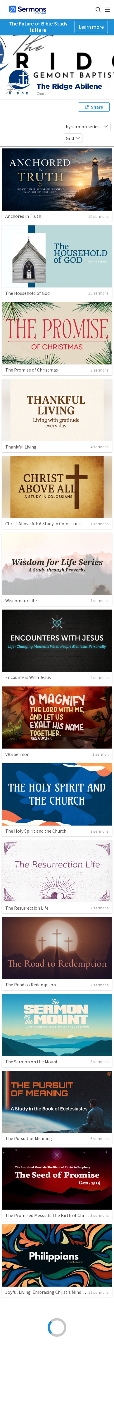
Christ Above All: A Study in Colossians (43, 523)
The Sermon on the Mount (31, 1062)
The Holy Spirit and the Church (35, 831)
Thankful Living (21, 447)
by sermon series (82, 126)
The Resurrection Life (27, 908)
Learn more (91, 26)
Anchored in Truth (23, 216)
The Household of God (27, 293)
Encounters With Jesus (28, 677)
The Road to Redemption (30, 985)
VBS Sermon (17, 754)
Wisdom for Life (21, 600)
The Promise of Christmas (31, 370)
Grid (70, 138)
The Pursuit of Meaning (28, 1138)
